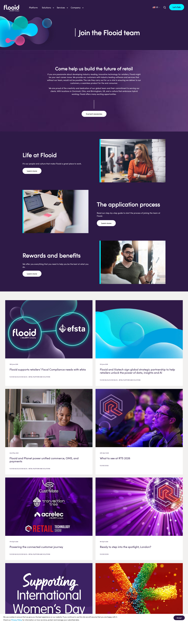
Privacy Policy (16, 620)
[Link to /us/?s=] (164, 7)
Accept (179, 618)
